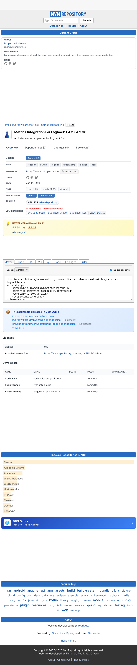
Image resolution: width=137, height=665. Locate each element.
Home (6, 124)
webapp (75, 610)
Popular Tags (68, 583)
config (21, 595)
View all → (18, 327)
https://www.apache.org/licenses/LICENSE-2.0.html (73, 353)
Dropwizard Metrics (15, 43)
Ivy (47, 261)
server (68, 605)
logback (32, 164)
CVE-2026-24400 (57, 213)
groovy (11, 600)
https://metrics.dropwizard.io (42, 171)
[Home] (68, 16)
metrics (83, 164)
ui (58, 610)
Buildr (84, 261)
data (37, 595)
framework (100, 595)
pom (33, 189)
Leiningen (70, 261)
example (73, 595)
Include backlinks (121, 269)
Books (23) (83, 147)
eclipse (61, 595)
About (83, 25)
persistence (11, 605)
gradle (125, 595)
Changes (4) (61, 147)
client (116, 590)
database (48, 595)
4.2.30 (81, 132)
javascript (34, 600)
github (114, 595)
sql (100, 605)
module (111, 600)
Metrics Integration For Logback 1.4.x (43, 132)
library (64, 600)
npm (120, 600)
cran (30, 595)
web (65, 610)
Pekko (78, 633)
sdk (60, 605)
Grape (57, 261)
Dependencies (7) (36, 147)
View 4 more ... (97, 213)
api (43, 590)
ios (24, 600)
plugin (25, 605)
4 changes (19, 232)
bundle (43, 164)
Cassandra (94, 633)
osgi (94, 164)
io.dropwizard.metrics (25, 124)
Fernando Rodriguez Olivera (82, 653)
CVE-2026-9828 (36, 213)
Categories (56, 25)
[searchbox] (60, 20)
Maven (8, 261)
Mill (40, 261)
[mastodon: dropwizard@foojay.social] (10, 63)
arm (50, 590)
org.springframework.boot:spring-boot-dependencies (44, 323)
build (71, 590)
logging (55, 164)
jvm (45, 600)
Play (62, 633)
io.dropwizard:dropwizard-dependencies (36, 319)
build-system (87, 590)
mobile (98, 600)
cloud (12, 595)
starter (108, 605)
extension (87, 595)
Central (31, 195)
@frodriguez (82, 625)
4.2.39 (32, 227)
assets (60, 590)
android (19, 590)
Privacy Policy (81, 659)
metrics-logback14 (51, 124)
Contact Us (63, 659)
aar (9, 590)
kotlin (54, 600)
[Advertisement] (68, 4)
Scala (55, 633)
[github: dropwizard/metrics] (27, 177)
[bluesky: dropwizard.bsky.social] (14, 63)
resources (39, 605)
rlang (52, 605)
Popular (71, 25)
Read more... (68, 640)
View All (64, 189)
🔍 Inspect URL (69, 171)
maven (87, 600)
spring (91, 605)
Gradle (20, 261)
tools (130, 605)
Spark (69, 633)
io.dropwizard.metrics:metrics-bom (33, 316)
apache (33, 590)
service (80, 605)
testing (120, 605)
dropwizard (69, 164)
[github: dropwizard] (5, 63)
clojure (126, 590)
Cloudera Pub (46, 195)
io (19, 600)
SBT (31, 261)
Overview (12, 147)
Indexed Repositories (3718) (68, 454)
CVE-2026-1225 (78, 213)
